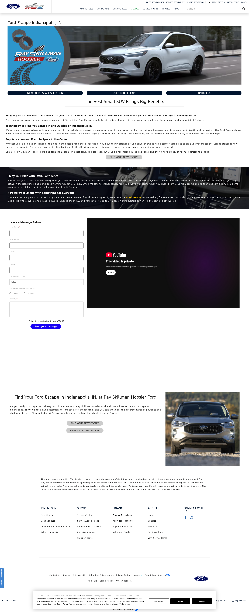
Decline (180, 601)
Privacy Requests (124, 581)
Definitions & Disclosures (101, 575)
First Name (14, 227)
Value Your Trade (121, 532)
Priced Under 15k (49, 532)
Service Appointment (88, 521)
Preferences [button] (124, 604)
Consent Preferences (2, 578)
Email (12, 252)
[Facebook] (186, 517)
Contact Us (204, 93)
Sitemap (67, 575)
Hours (151, 515)
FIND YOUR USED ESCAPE (85, 430)
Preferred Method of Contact (22, 289)
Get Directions (155, 532)
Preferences (159, 601)
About (177, 9)
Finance (166, 9)
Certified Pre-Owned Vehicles (56, 526)
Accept (202, 601)
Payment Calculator (123, 526)
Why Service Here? (157, 538)
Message (13, 299)
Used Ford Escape (124, 93)
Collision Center (85, 538)
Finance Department (123, 515)
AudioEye (92, 581)
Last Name (14, 239)
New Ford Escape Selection (45, 93)
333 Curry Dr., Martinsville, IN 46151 (229, 2)
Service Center (84, 515)
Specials (135, 9)
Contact (152, 521)
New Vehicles (86, 9)
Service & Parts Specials (89, 526)
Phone (12, 264)
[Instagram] (191, 517)
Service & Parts (150, 9)
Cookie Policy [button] (62, 604)
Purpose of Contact (18, 276)
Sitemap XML (79, 575)
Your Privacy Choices (155, 575)
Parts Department (86, 532)
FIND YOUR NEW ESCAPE (124, 157)
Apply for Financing (123, 521)
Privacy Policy (123, 575)
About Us (152, 526)
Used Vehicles (120, 9)
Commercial (103, 9)
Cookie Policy (106, 581)
